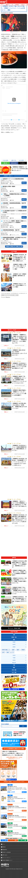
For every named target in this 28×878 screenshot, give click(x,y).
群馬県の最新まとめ (6, 649)
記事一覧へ (14, 160)
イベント (3, 297)
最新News (8, 4)
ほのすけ (8, 297)
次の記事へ (22, 160)
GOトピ (2, 4)
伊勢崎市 (23, 649)
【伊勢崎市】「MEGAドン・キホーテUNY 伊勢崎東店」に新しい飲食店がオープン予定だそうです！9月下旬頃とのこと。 (19, 504)
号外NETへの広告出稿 (6, 852)
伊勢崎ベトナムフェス (5, 295)
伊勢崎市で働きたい (9, 175)
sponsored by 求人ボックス (19, 175)
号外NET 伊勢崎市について (7, 860)
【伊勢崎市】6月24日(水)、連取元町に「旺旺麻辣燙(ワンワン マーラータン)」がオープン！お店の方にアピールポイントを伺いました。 (19, 462)
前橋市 (13, 649)
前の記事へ (6, 160)
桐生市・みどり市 (10, 652)
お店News (23, 4)
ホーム (3, 844)
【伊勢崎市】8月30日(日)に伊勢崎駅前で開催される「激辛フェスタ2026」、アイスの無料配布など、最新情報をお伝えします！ (19, 564)
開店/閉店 (17, 4)
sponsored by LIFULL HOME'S (18, 781)
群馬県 (11, 12)
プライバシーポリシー (6, 857)
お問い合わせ (4, 854)
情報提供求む (4, 849)
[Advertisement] (14, 314)
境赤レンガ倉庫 (15, 295)
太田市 (3, 652)
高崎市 (18, 649)
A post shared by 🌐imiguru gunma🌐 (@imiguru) (14, 119)
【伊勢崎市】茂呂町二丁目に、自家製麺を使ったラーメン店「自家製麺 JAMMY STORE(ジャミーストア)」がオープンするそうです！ (19, 380)
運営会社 (4, 846)
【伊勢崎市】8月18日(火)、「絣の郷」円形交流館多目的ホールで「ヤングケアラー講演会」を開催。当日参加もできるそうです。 (19, 599)
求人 (12, 4)
